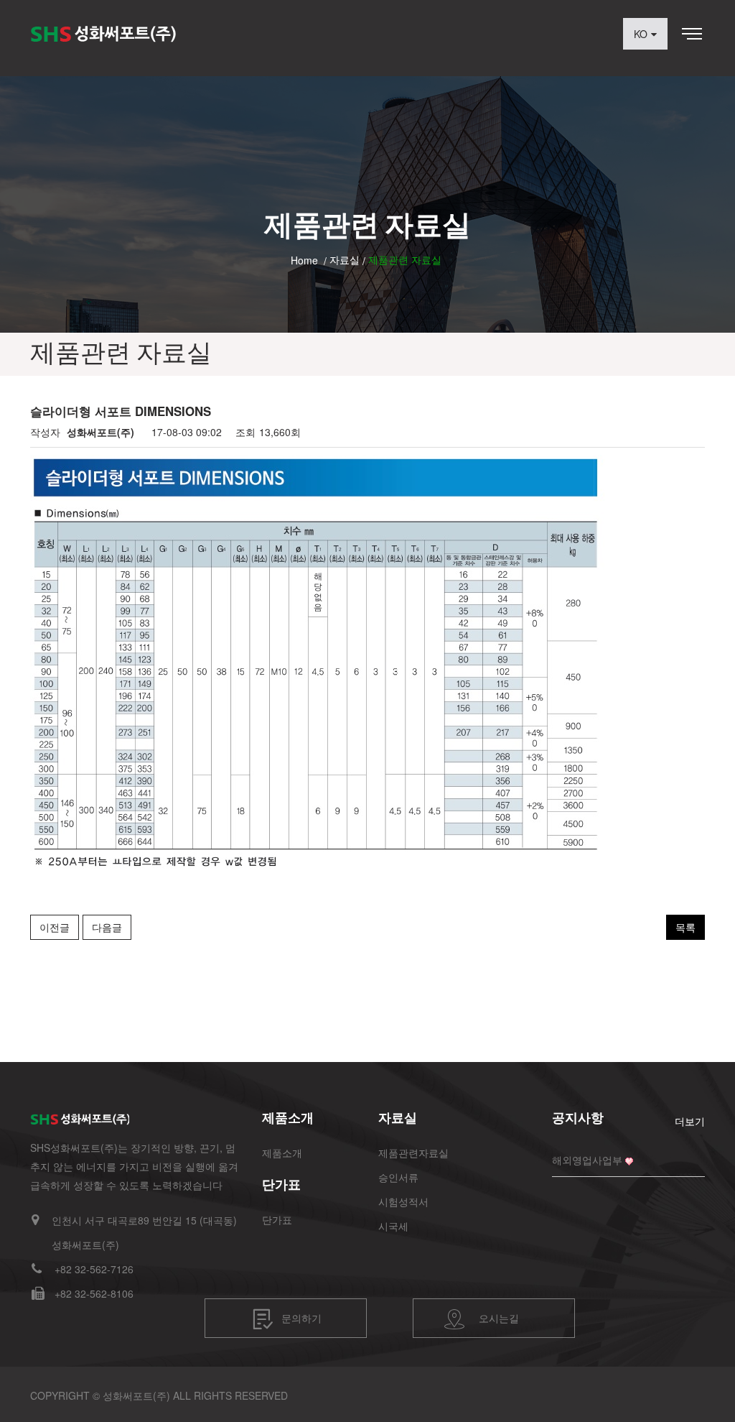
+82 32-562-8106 (94, 1293)
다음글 (107, 927)
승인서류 (398, 1177)
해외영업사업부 (587, 1160)
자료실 (344, 259)
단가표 (277, 1219)
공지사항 (578, 1117)
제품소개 (282, 1152)
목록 (685, 927)
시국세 (393, 1226)
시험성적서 (403, 1201)
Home (304, 260)
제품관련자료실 (413, 1152)
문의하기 (301, 1318)
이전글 (54, 927)
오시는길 (499, 1318)
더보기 (690, 1121)
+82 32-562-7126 (94, 1269)
